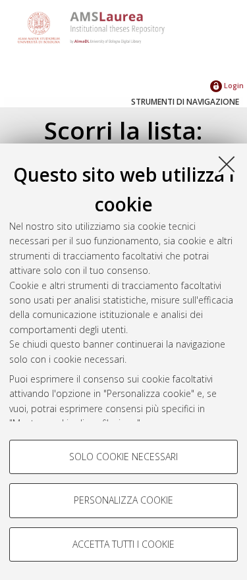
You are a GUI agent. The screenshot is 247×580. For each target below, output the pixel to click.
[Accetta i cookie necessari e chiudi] (226, 163)
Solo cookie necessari (123, 456)
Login (233, 85)
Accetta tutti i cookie (123, 544)
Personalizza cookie (123, 500)
